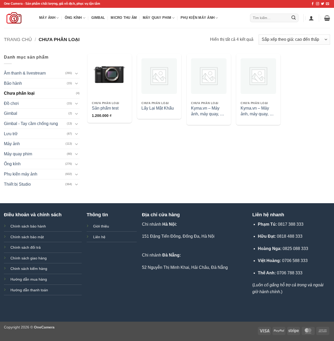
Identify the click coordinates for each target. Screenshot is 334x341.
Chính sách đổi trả (25, 247)
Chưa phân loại (19, 93)
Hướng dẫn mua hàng (28, 279)
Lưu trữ (11, 134)
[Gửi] (293, 18)
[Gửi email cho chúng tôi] (327, 4)
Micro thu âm (124, 18)
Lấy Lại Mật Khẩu (157, 108)
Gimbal (98, 18)
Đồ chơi (11, 103)
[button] (311, 18)
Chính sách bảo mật (27, 237)
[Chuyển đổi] (76, 73)
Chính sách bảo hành (28, 226)
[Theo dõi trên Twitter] (322, 4)
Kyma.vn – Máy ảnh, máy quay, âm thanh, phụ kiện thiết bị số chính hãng (208, 111)
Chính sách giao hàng (28, 258)
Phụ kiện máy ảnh (197, 18)
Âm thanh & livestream (25, 73)
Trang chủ (18, 39)
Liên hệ (99, 237)
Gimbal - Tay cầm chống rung (31, 123)
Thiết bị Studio (17, 184)
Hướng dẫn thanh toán (29, 290)
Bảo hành (13, 83)
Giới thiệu (101, 226)
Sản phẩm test (105, 108)
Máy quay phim (157, 18)
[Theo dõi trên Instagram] (317, 4)
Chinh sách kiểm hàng (28, 268)
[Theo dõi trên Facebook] (312, 4)
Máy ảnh (47, 18)
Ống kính (73, 18)
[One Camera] (17, 18)
